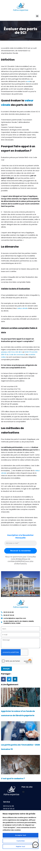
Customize (21, 841)
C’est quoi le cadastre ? (13, 778)
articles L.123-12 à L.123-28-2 (11, 352)
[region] (20, 830)
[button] (37, 16)
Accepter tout (20, 835)
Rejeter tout (20, 846)
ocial (28, 81)
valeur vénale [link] (22, 308)
